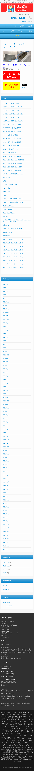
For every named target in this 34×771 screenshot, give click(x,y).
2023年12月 (6, 397)
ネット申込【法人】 (8, 209)
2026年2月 (6, 305)
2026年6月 (6, 291)
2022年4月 (6, 468)
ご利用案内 (21, 26)
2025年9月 (6, 323)
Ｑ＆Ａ (4, 31)
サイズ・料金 (12, 26)
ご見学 (4, 181)
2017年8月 (6, 545)
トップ (4, 195)
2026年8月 (6, 284)
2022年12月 (6, 439)
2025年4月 (6, 340)
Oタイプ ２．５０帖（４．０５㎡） (13, 174)
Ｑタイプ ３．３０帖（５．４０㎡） (13, 267)
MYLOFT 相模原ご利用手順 (10, 149)
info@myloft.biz (26, 21)
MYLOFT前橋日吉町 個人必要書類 (12, 163)
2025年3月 (6, 344)
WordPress (6, 589)
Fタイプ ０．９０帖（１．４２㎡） (13, 117)
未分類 (4, 573)
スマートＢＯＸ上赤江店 (7, 674)
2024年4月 (6, 383)
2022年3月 (6, 471)
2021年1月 (6, 521)
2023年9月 (6, 407)
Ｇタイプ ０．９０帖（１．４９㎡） (13, 242)
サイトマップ (6, 191)
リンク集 (5, 216)
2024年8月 (6, 369)
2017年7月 (6, 549)
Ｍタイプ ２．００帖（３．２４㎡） (13, 257)
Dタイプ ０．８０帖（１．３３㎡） (13, 110)
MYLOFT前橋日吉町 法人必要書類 (12, 166)
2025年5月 (6, 337)
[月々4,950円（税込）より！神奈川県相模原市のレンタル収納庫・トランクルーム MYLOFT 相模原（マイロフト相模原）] (17, 8)
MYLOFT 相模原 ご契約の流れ (11, 145)
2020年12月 (6, 524)
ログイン (5, 586)
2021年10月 (6, 489)
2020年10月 (6, 531)
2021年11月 (6, 485)
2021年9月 (6, 492)
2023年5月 (6, 422)
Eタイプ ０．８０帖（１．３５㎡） (13, 113)
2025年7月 (6, 330)
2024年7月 (6, 372)
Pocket (23, 87)
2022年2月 (6, 475)
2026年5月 (6, 294)
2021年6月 (6, 503)
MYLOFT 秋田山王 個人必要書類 (12, 156)
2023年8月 (6, 411)
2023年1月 (6, 436)
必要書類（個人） (7, 232)
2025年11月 (6, 316)
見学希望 (13, 31)
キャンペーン (6, 565)
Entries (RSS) (6, 602)
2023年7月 (6, 415)
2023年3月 (6, 429)
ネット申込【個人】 (8, 205)
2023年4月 (6, 425)
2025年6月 (6, 333)
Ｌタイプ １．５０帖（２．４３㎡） (13, 253)
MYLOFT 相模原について (10, 152)
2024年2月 (6, 390)
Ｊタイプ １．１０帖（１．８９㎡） (13, 246)
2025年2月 (6, 347)
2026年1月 (6, 309)
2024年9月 (6, 365)
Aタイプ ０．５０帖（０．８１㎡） (13, 103)
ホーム (4, 26)
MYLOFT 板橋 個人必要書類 (10, 135)
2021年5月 (6, 506)
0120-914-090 (18, 18)
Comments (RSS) (7, 606)
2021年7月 (6, 499)
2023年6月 (6, 418)
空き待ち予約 (6, 235)
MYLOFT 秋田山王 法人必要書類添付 (13, 159)
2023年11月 (6, 400)
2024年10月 (6, 362)
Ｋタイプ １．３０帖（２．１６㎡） (13, 249)
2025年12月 (6, 312)
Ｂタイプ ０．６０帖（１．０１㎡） (13, 239)
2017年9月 (6, 542)
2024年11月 (6, 358)
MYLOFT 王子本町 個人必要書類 (12, 138)
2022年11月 (6, 443)
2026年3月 (6, 301)
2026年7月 (6, 287)
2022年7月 (6, 457)
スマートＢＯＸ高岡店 (7, 676)
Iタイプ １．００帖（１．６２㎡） (12, 124)
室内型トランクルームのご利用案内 (12, 228)
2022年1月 (6, 478)
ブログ (4, 569)
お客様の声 (6, 562)
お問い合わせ (6, 177)
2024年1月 (6, 393)
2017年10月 (6, 538)
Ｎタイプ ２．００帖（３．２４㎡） (13, 260)
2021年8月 (6, 496)
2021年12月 (6, 482)
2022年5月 (6, 464)
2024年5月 (6, 379)
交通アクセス (21, 31)
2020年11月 (6, 528)
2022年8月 (6, 453)
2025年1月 (6, 351)
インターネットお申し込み (10, 184)
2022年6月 (6, 460)
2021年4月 (6, 510)
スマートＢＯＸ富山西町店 (8, 679)
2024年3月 (6, 386)
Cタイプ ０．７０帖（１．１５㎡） (13, 106)
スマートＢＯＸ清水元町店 (8, 681)
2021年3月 (6, 514)
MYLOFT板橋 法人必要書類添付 (12, 170)
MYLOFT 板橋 (5, 668)
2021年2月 (6, 517)
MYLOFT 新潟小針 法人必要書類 (12, 131)
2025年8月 (6, 326)
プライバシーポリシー (9, 212)
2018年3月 (6, 535)
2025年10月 (6, 319)
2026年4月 (6, 298)
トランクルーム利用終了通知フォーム (13, 198)
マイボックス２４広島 (7, 671)
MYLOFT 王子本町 (6, 666)
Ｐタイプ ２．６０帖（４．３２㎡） (13, 264)
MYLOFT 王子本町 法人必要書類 (12, 142)
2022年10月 (6, 446)
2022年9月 (6, 450)
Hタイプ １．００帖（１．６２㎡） (13, 120)
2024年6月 (6, 376)
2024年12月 (6, 354)
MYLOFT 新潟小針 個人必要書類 (12, 128)
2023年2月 (6, 432)
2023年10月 (6, 404)
